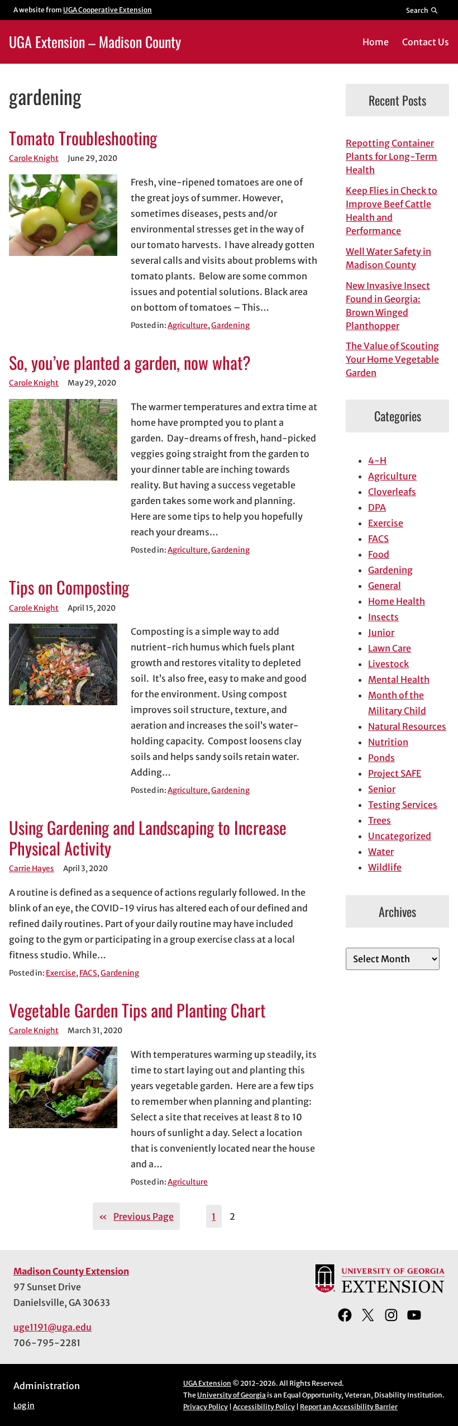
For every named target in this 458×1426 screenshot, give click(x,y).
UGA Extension (207, 1383)
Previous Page (136, 1216)
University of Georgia (231, 1395)
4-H (377, 460)
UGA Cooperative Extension (107, 10)
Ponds (381, 757)
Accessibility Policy (264, 1407)
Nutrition (388, 742)
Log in (24, 1405)
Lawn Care (389, 648)
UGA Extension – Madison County (95, 41)
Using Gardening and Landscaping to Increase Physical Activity (148, 837)
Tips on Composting (69, 587)
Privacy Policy (205, 1407)
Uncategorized (399, 836)
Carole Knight (34, 158)
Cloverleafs (392, 491)
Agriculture (188, 325)
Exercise (61, 973)
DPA (377, 507)
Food (378, 554)
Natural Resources (407, 726)
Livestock (388, 663)
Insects (383, 616)
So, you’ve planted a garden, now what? (130, 363)
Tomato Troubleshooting (83, 138)
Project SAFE (394, 773)
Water (381, 851)
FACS (88, 973)
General (384, 585)
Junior (381, 632)
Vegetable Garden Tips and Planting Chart (137, 1010)
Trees (379, 820)
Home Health (396, 601)
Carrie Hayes (31, 868)
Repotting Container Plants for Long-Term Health (391, 156)
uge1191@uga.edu (52, 1327)
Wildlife (385, 867)
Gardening (230, 325)
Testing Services (402, 804)
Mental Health (399, 679)
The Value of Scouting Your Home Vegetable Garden (392, 359)
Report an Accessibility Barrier (349, 1407)
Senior (381, 789)
